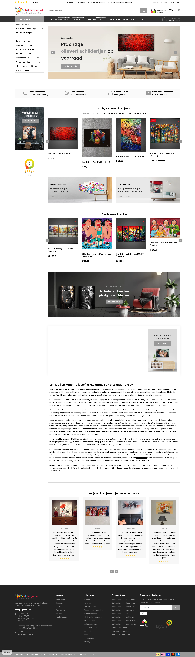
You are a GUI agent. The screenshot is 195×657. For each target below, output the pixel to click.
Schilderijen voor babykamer (123, 610)
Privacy (87, 641)
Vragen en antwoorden (93, 610)
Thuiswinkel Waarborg (93, 617)
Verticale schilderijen (120, 631)
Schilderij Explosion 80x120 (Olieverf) (130, 156)
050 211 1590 (22, 632)
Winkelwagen (61, 617)
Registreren (60, 599)
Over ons (155, 2)
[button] (180, 141)
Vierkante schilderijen (120, 627)
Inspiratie (88, 631)
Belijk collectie (30, 121)
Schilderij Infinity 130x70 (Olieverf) (61, 153)
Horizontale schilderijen (121, 634)
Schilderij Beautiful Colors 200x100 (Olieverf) (96, 255)
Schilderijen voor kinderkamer (123, 606)
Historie (59, 613)
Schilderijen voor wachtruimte (124, 624)
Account (175, 2)
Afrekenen (60, 606)
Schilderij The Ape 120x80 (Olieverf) (96, 162)
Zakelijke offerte (90, 606)
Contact (165, 2)
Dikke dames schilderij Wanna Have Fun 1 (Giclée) (62, 255)
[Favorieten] (171, 10)
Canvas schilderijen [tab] (137, 113)
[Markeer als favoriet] (75, 121)
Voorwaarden (89, 638)
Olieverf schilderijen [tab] (90, 113)
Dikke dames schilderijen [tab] (113, 113)
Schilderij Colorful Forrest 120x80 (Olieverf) (163, 154)
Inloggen (59, 603)
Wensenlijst (60, 610)
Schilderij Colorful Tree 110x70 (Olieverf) (162, 255)
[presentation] (53, 52)
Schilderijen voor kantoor (122, 613)
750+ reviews (33, 2)
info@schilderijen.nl (25, 634)
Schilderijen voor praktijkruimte (124, 620)
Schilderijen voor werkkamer (123, 617)
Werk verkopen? (90, 627)
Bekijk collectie (70, 71)
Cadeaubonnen (90, 613)
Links (86, 634)
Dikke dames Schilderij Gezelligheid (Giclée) (130, 244)
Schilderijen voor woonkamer (123, 599)
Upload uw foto (163, 343)
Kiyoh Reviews (89, 620)
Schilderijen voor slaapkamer (123, 603)
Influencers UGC (90, 624)
